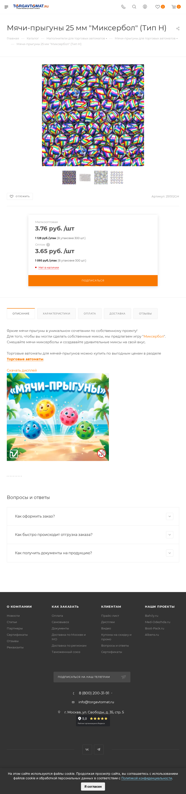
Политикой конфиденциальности (146, 778)
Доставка (117, 313)
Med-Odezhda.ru (157, 622)
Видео (106, 628)
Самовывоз (60, 622)
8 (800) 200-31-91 (94, 693)
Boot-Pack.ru (154, 628)
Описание (20, 313)
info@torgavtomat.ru (96, 702)
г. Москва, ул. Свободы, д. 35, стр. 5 (94, 712)
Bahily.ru (151, 615)
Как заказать (65, 606)
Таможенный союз (66, 652)
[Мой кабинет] (145, 7)
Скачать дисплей (22, 370)
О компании (19, 606)
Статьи (12, 622)
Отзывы (145, 313)
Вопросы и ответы (115, 645)
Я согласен (93, 786)
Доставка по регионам (69, 645)
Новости (13, 615)
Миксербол (154, 336)
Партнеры (15, 628)
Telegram (99, 749)
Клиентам (111, 606)
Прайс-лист (110, 615)
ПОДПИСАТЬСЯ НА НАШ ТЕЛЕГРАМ (84, 677)
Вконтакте (87, 749)
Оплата (90, 313)
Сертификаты (17, 634)
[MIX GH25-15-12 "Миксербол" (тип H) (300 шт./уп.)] (93, 115)
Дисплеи (108, 622)
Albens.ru (152, 634)
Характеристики (56, 313)
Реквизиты (15, 647)
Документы (60, 628)
